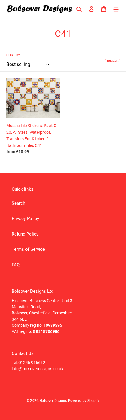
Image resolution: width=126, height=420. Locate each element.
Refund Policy (25, 234)
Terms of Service (28, 249)
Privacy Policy (25, 218)
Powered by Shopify (83, 401)
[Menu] (116, 9)
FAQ (16, 264)
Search (18, 203)
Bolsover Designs (53, 401)
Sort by (13, 55)
